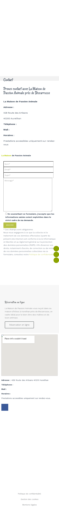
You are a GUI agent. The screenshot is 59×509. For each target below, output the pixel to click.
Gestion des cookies (29, 499)
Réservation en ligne (19, 324)
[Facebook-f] (4, 407)
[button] (29, 78)
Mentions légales (29, 505)
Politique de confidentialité (29, 494)
